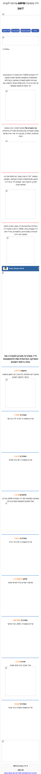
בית (35, 31)
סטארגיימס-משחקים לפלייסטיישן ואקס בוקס (20, 773)
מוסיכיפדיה (15, 31)
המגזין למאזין (25, 31)
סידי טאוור (6, 31)
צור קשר (21, 770)
